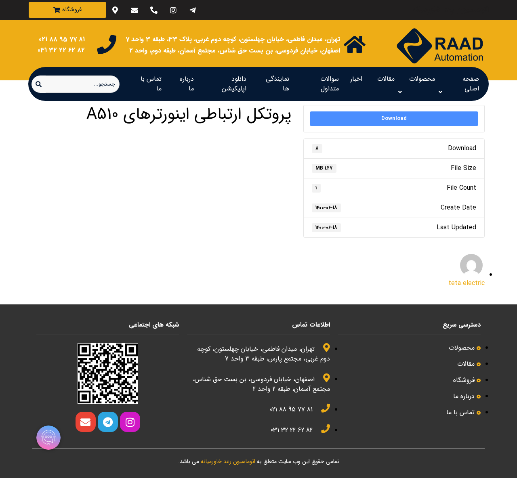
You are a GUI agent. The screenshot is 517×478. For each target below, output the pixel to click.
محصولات (422, 79)
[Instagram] (173, 10)
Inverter (241, 133)
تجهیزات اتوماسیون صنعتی (64, 133)
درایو (248, 145)
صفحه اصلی (470, 84)
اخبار (356, 79)
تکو (275, 145)
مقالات (386, 79)
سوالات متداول (329, 84)
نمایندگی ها (277, 84)
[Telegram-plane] (192, 10)
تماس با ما (151, 84)
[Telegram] (108, 422)
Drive (275, 133)
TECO (206, 133)
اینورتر (113, 133)
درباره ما (187, 84)
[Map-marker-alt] (115, 10)
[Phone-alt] (153, 10)
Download (394, 118)
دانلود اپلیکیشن (234, 84)
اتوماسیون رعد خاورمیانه (160, 133)
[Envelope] (134, 10)
